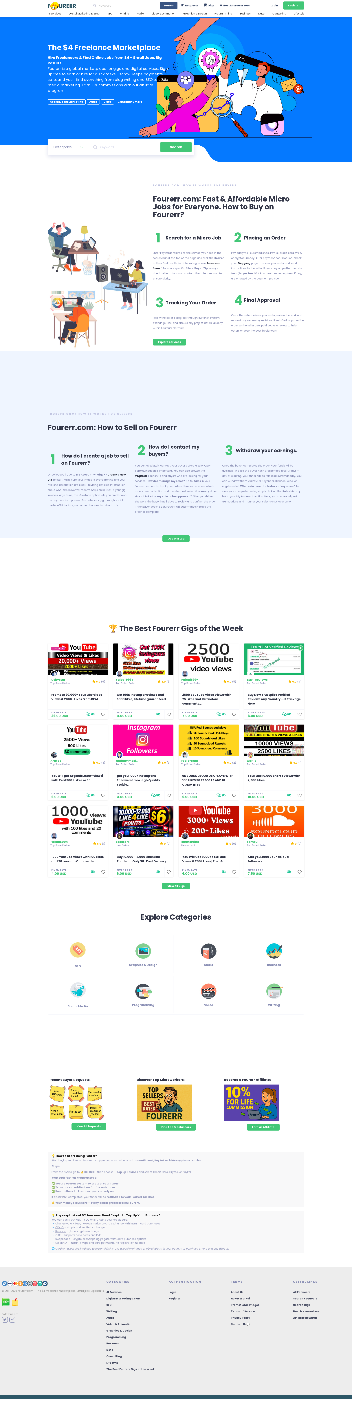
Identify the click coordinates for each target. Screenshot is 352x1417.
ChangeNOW (63, 1223)
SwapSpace (62, 1239)
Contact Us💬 (240, 1324)
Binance (60, 1231)
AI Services (54, 13)
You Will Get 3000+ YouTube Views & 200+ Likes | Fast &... (204, 859)
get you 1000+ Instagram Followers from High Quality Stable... (138, 780)
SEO (109, 13)
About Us (237, 1292)
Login (274, 5)
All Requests (301, 1292)
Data (261, 13)
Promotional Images (245, 1305)
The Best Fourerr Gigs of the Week (130, 1369)
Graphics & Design (195, 13)
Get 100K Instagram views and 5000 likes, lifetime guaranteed (141, 697)
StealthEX (61, 1243)
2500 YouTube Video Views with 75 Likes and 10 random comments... (206, 699)
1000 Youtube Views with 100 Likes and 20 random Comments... (77, 859)
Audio (140, 13)
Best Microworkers (306, 1311)
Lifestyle (299, 13)
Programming (223, 13)
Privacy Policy (240, 1318)
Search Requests (305, 1298)
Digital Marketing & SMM (84, 13)
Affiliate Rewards (305, 1318)
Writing (124, 13)
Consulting (279, 13)
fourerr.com (25, 1291)
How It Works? (240, 1298)
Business (245, 13)
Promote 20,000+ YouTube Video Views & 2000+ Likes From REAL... (76, 697)
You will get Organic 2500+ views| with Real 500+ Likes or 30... (77, 778)
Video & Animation (163, 13)
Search (169, 5)
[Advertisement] (176, 380)
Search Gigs (301, 1305)
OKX (58, 1235)
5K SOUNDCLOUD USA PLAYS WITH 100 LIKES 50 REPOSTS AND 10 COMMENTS (208, 780)
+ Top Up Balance (126, 1172)
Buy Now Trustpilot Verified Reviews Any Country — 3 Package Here (274, 699)
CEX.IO (59, 1227)
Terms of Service (243, 1311)
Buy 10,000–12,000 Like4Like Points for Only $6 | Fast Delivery (141, 859)
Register (294, 5)
